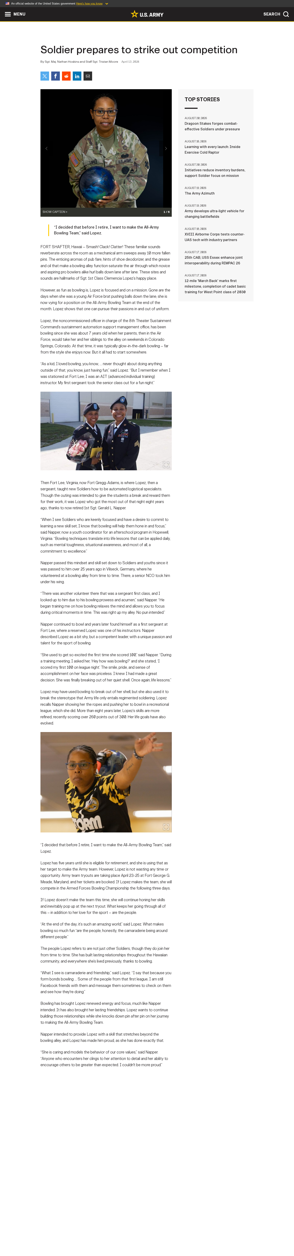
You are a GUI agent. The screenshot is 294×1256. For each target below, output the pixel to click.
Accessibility (150, 1237)
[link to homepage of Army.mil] (147, 13)
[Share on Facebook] (55, 76)
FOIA (173, 1237)
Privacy (96, 1237)
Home (53, 1237)
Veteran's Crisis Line (227, 1237)
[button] (2, 9)
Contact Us (73, 1237)
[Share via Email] (88, 76)
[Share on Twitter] (44, 76)
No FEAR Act (193, 1237)
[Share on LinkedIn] (77, 76)
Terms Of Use (121, 1237)
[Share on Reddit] (66, 76)
